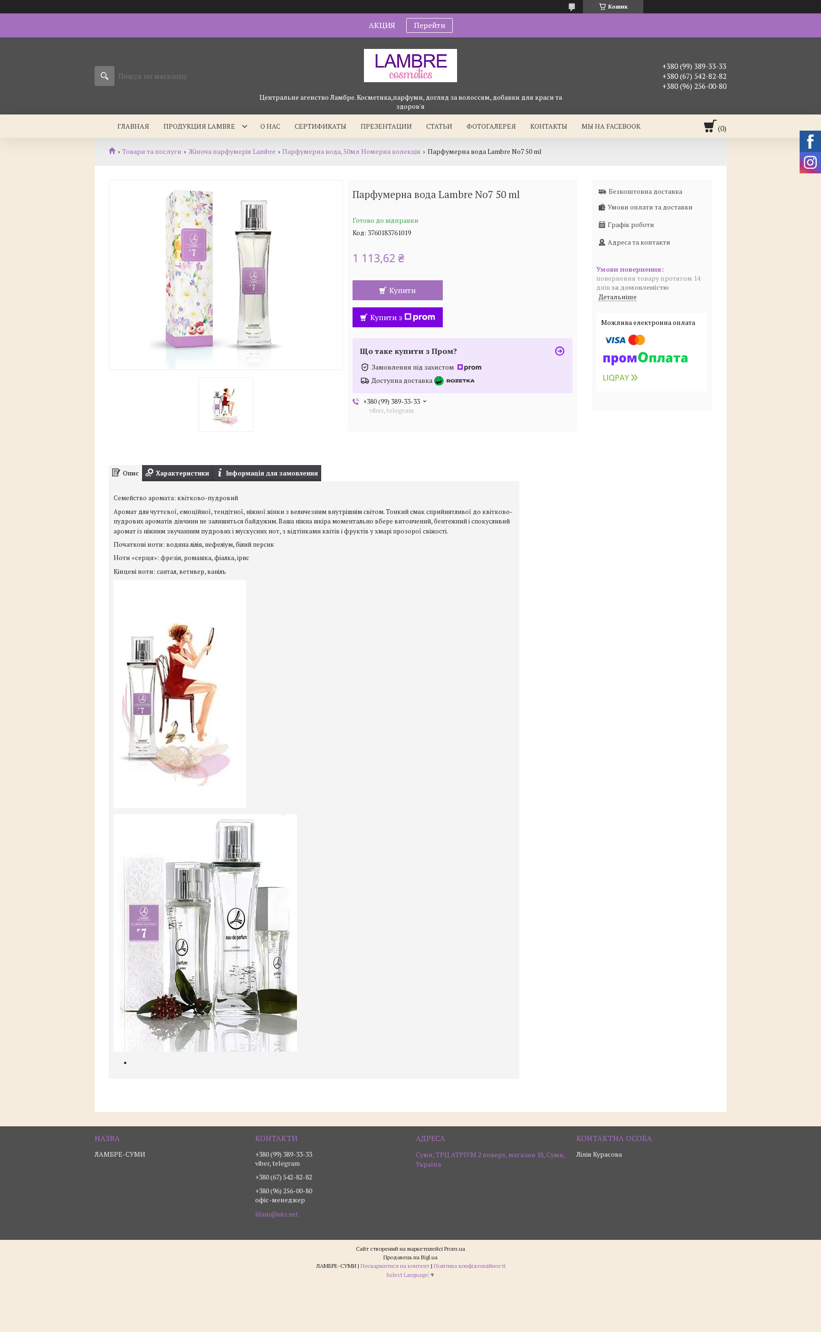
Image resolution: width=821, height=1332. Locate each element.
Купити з (386, 317)
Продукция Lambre (199, 126)
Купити (402, 290)
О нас (270, 126)
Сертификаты (320, 126)
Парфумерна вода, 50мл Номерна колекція (351, 151)
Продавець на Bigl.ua (410, 1257)
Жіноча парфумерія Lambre (232, 151)
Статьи (439, 126)
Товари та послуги (151, 151)
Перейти (429, 25)
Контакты (548, 126)
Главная (133, 126)
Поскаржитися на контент (395, 1265)
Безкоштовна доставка (645, 191)
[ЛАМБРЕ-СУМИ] (410, 65)
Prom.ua (454, 1248)
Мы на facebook (611, 126)
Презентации (386, 126)
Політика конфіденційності (470, 1265)
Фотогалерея (491, 126)
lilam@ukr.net (276, 1214)
